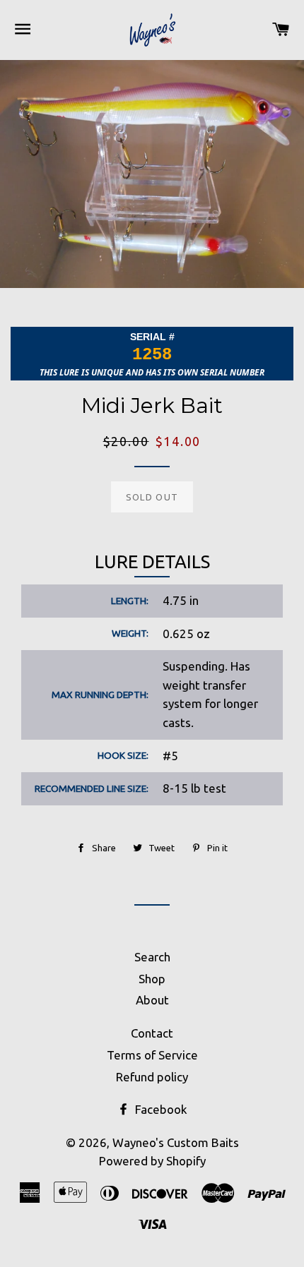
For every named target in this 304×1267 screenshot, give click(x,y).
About (152, 1000)
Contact (152, 1033)
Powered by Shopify (152, 1160)
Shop (152, 978)
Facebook (159, 1109)
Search (152, 956)
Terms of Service (152, 1055)
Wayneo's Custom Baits (175, 1142)
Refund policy (152, 1076)
